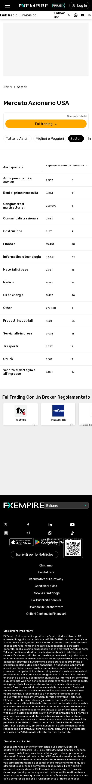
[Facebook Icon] (35, 524)
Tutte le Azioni (17, 139)
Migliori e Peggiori (50, 139)
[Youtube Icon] (79, 524)
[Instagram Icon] (12, 533)
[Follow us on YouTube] (82, 15)
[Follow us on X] (68, 15)
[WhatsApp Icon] (57, 533)
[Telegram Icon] (35, 533)
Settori (76, 139)
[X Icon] (12, 524)
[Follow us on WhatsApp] (75, 15)
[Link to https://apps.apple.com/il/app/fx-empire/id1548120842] (21, 542)
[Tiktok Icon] (79, 533)
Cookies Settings (46, 593)
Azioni (7, 87)
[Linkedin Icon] (57, 524)
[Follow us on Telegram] (89, 15)
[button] (7, 5)
